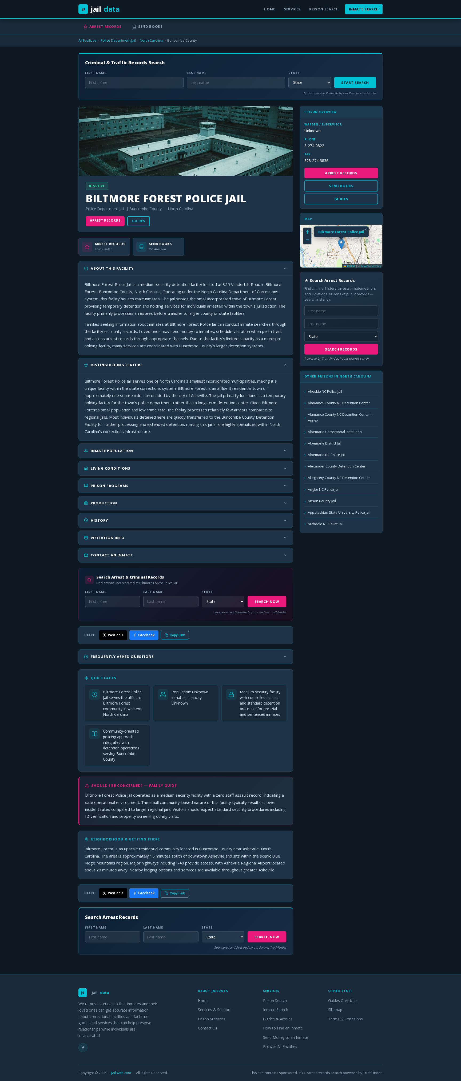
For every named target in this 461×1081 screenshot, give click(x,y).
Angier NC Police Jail (323, 489)
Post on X (116, 635)
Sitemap (335, 1009)
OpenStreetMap (371, 266)
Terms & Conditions (345, 1018)
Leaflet (350, 266)
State (293, 73)
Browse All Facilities (280, 1046)
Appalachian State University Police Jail (339, 512)
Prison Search (324, 9)
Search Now (267, 601)
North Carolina (151, 40)
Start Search (355, 82)
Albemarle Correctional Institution (335, 431)
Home (269, 9)
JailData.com (121, 1072)
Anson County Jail (322, 500)
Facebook (146, 635)
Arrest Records (105, 26)
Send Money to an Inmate (285, 1037)
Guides (138, 221)
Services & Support (214, 1009)
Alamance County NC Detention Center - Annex (340, 417)
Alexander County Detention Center (336, 466)
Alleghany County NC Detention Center (339, 477)
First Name (95, 73)
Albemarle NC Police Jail (326, 454)
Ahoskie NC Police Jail (325, 391)
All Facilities (87, 40)
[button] (341, 244)
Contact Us (207, 1028)
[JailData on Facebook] (83, 1047)
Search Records (341, 349)
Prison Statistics (211, 1018)
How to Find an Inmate (283, 1028)
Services (292, 9)
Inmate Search (364, 9)
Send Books (150, 26)
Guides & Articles (277, 1018)
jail (101, 9)
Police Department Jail (118, 40)
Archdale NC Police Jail (325, 523)
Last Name (196, 73)
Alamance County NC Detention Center (339, 402)
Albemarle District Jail (324, 443)
